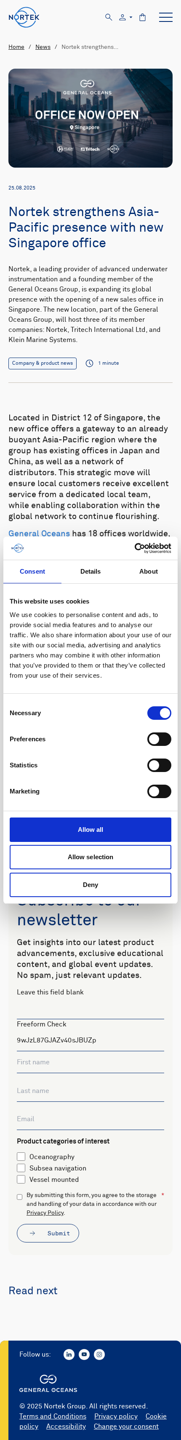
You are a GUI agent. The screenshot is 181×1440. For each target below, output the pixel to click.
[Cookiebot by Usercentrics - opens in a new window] (134, 548)
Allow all (91, 829)
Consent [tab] (32, 571)
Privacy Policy (45, 1213)
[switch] (159, 739)
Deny (90, 884)
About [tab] (148, 571)
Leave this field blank (50, 992)
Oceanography (52, 1157)
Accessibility (66, 1426)
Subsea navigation (57, 1168)
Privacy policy (116, 1416)
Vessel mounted (54, 1179)
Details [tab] (90, 571)
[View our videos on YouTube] (84, 1354)
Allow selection (91, 856)
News (43, 47)
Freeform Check (42, 1024)
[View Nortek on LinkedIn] (69, 1354)
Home (16, 47)
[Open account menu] (126, 17)
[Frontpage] (24, 17)
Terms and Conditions (52, 1416)
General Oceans (39, 533)
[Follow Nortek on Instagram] (99, 1354)
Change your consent (126, 1426)
